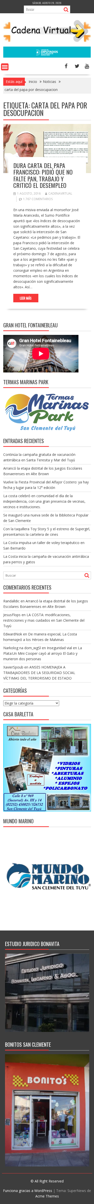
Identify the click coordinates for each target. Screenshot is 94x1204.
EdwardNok (12, 634)
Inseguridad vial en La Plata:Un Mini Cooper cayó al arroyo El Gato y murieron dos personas (42, 653)
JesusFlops (12, 614)
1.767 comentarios (38, 199)
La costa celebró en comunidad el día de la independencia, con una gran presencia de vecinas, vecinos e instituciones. (44, 501)
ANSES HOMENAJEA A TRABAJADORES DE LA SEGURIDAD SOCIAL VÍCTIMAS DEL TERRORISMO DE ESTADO (39, 673)
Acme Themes (47, 1196)
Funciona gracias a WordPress (27, 1190)
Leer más (26, 298)
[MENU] (5, 66)
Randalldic (11, 601)
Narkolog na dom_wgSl (22, 647)
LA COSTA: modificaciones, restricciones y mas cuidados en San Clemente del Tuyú (43, 620)
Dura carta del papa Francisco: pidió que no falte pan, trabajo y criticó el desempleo (43, 175)
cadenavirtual (60, 193)
